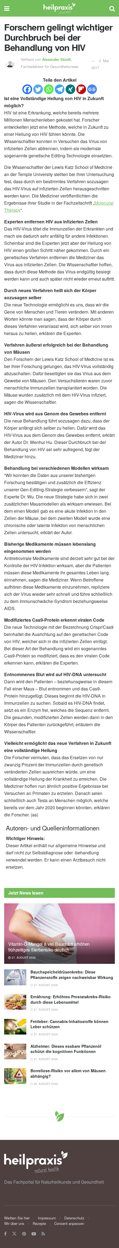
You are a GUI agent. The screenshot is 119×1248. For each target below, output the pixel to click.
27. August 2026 (23, 957)
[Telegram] (59, 89)
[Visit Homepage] (59, 8)
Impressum (47, 1217)
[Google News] (92, 89)
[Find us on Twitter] (14, 1234)
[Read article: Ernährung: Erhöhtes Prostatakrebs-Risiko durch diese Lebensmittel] (15, 1002)
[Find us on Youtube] (34, 1234)
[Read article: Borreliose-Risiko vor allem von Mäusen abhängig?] (15, 1076)
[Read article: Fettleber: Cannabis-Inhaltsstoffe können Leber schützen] (15, 1027)
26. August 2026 (45, 1084)
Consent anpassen (69, 1223)
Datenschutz (74, 1217)
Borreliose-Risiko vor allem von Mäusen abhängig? (68, 1073)
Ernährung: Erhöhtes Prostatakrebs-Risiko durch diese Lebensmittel (70, 999)
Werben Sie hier (17, 1217)
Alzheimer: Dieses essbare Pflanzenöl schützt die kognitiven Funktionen (65, 1048)
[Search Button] (112, 8)
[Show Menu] (6, 8)
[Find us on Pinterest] (24, 1234)
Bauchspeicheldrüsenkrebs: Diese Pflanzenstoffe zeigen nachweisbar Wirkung (71, 974)
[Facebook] (27, 89)
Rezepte (39, 1223)
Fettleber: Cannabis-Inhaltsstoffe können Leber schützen (69, 1024)
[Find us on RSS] (43, 1234)
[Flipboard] (81, 89)
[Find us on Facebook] (5, 1234)
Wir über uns (14, 1223)
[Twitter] (38, 89)
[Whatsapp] (49, 89)
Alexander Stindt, (57, 59)
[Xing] (70, 89)
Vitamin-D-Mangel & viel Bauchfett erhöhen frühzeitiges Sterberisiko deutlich (49, 947)
